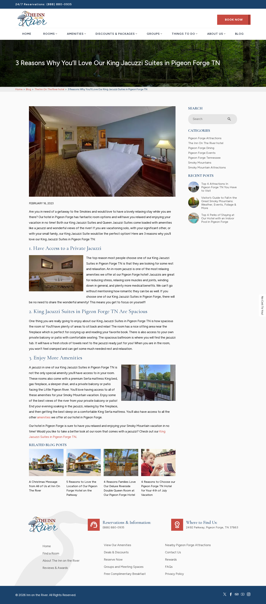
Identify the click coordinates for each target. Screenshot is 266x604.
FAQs (169, 567)
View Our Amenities (117, 545)
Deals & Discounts (116, 552)
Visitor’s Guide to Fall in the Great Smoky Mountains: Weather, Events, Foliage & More (219, 203)
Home (26, 33)
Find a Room (51, 553)
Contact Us (173, 552)
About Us (215, 33)
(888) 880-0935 (59, 4)
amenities (43, 417)
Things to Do (183, 33)
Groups (153, 33)
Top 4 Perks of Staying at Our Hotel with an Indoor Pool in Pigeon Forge (217, 218)
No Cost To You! (262, 305)
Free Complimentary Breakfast (125, 574)
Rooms (49, 33)
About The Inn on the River (61, 560)
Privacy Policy (174, 574)
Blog (239, 33)
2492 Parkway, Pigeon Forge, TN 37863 (212, 527)
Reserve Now (113, 559)
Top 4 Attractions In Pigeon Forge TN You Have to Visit (219, 187)
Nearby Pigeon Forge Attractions (188, 545)
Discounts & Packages (115, 33)
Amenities (75, 33)
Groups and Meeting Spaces (123, 567)
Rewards (171, 559)
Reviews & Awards (55, 568)
